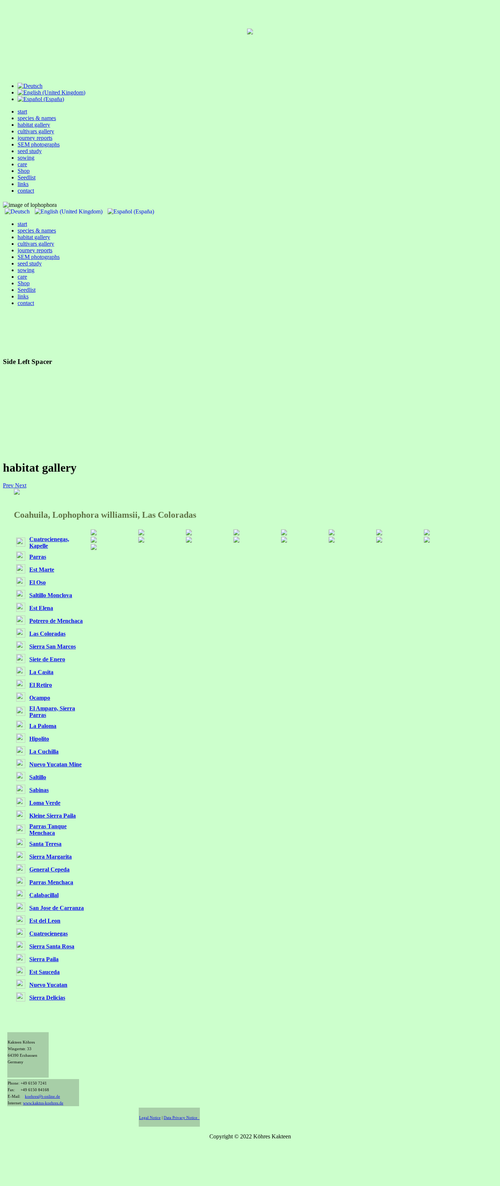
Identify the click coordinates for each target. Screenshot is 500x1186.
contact (26, 190)
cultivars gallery (36, 131)
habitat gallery (34, 125)
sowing (26, 158)
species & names (37, 118)
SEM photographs (39, 144)
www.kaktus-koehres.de (43, 1103)
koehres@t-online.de (42, 1096)
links (23, 184)
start (22, 111)
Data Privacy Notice (181, 1118)
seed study (30, 151)
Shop (24, 171)
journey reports (35, 138)
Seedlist (27, 177)
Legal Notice (150, 1118)
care (22, 164)
